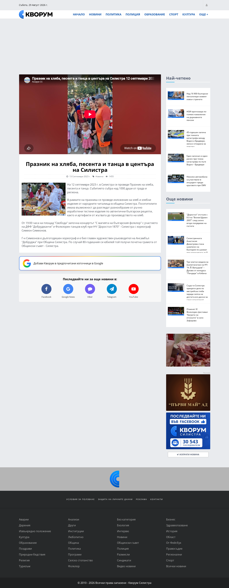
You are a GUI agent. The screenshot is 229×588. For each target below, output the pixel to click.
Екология (123, 525)
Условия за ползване (80, 499)
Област (171, 537)
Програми (74, 554)
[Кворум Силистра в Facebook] (188, 431)
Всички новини (176, 566)
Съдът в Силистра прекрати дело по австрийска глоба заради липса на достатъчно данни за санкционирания (197, 292)
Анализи (73, 519)
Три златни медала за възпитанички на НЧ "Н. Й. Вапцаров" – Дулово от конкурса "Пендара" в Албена (197, 267)
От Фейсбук (173, 542)
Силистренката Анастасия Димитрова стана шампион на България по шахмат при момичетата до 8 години (197, 247)
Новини (95, 14)
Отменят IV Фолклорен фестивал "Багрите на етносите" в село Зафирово (197, 315)
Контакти (156, 499)
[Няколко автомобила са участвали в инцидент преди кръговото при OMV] (176, 178)
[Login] (207, 5)
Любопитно (75, 537)
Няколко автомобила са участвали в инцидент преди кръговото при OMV (197, 181)
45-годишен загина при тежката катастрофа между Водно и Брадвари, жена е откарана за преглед (196, 139)
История (171, 531)
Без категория (126, 519)
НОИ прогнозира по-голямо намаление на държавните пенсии (197, 115)
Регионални (174, 554)
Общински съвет (128, 542)
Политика (113, 14)
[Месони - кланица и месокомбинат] (188, 365)
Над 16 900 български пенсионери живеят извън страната (197, 96)
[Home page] (35, 14)
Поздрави (25, 548)
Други (72, 525)
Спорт (173, 14)
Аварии (24, 519)
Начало (79, 14)
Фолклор (74, 566)
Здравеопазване (177, 525)
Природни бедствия (32, 554)
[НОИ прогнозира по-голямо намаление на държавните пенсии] (176, 113)
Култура (188, 14)
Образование (154, 14)
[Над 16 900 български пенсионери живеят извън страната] (176, 95)
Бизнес (170, 519)
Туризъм (24, 566)
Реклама (141, 499)
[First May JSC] (188, 392)
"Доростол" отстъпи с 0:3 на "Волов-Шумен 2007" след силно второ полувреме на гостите (197, 220)
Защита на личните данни (115, 499)
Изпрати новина (189, 454)
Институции (76, 531)
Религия (24, 560)
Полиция (133, 14)
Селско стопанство (80, 560)
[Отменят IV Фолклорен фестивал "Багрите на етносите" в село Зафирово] (176, 311)
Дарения (24, 525)
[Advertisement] (114, 44)
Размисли (123, 554)
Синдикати (124, 560)
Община (73, 542)
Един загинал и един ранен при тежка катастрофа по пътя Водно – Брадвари (197, 160)
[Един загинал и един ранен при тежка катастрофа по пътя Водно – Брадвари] (176, 158)
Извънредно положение (35, 531)
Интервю (123, 531)
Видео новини (126, 566)
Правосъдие (174, 548)
